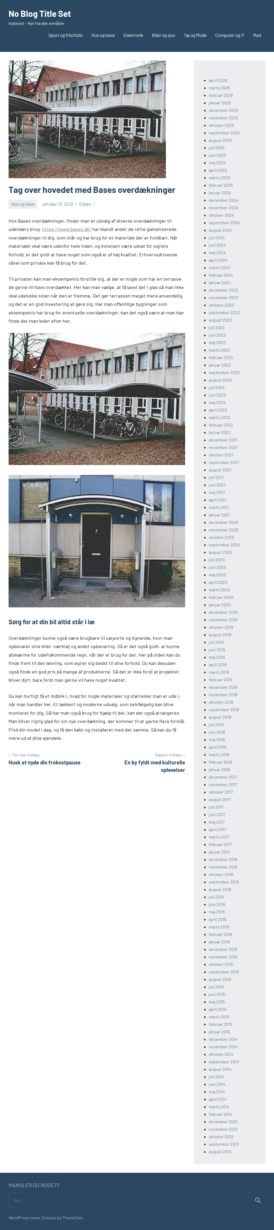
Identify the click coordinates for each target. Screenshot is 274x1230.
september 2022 (224, 372)
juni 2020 (217, 567)
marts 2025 (219, 177)
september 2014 (224, 1061)
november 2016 (223, 866)
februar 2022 (221, 424)
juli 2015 (216, 986)
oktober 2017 (221, 791)
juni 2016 (217, 904)
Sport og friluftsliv (65, 35)
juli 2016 (216, 896)
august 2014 (220, 1069)
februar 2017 (220, 844)
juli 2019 (216, 642)
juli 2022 (217, 387)
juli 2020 (217, 559)
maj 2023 (217, 342)
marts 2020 (219, 589)
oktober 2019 (221, 627)
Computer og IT (230, 35)
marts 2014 (219, 1106)
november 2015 (223, 956)
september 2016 (224, 881)
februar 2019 (220, 679)
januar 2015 (219, 1031)
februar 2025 (221, 185)
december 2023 (223, 289)
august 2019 (220, 634)
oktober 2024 (221, 215)
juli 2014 (216, 1076)
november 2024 (223, 207)
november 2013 (223, 1129)
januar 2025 (220, 192)
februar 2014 (220, 1114)
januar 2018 (219, 769)
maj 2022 (217, 402)
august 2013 (220, 1151)
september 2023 (224, 312)
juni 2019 (217, 649)
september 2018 (224, 709)
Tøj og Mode (195, 35)
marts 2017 (219, 836)
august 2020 (220, 552)
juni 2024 (217, 244)
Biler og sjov (163, 35)
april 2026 (218, 80)
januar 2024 (220, 282)
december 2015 (223, 949)
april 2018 (217, 746)
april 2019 (217, 664)
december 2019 (223, 612)
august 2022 (220, 379)
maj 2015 (217, 1001)
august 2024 (220, 230)
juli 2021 (216, 477)
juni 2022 (217, 394)
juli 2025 (216, 147)
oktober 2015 (221, 964)
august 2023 (220, 319)
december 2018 (223, 687)
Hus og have (103, 35)
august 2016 (220, 889)
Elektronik (133, 35)
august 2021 (220, 469)
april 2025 (218, 170)
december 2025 (223, 110)
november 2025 (223, 117)
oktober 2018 (221, 702)
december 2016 (223, 859)
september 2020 (224, 544)
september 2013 (224, 1144)
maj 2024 (217, 252)
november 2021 (223, 447)
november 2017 (223, 784)
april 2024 (218, 259)
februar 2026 (221, 95)
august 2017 (220, 799)
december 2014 (223, 1039)
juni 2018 (217, 731)
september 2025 (224, 132)
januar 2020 (220, 604)
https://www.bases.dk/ (66, 229)
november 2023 (223, 297)
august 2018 (220, 716)
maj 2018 (217, 739)
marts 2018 (219, 754)
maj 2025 (217, 162)
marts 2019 (219, 672)
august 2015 (220, 979)
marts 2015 (219, 1016)
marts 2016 (219, 926)
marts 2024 (219, 267)
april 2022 (218, 409)
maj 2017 (217, 821)
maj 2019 (217, 657)
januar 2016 (219, 941)
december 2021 (223, 439)
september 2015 (224, 971)
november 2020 (223, 529)
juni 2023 (217, 334)
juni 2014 (217, 1084)
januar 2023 (220, 364)
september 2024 (224, 222)
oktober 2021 (221, 454)
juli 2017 (216, 806)
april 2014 (218, 1099)
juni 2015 (217, 994)
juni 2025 (217, 155)
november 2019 (223, 619)
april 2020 (218, 582)
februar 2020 (221, 597)
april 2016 (217, 919)
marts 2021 (219, 507)
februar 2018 (220, 761)
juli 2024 (217, 237)
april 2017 (217, 829)
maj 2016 (217, 911)
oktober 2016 (221, 874)
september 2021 (224, 462)
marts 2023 (219, 349)
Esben (85, 204)
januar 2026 (220, 102)
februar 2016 (220, 934)
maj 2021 (217, 492)
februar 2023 (221, 357)
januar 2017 (219, 851)
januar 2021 (219, 514)
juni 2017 (217, 814)
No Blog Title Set (40, 13)
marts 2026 (219, 87)
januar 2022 (220, 432)
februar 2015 (220, 1024)
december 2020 (223, 522)
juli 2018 (216, 724)
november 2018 (223, 694)
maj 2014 (217, 1091)
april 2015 (217, 1009)
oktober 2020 (221, 537)
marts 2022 (219, 417)
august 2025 (220, 140)
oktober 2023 (221, 304)
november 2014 (223, 1046)
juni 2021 (217, 484)
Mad (257, 35)
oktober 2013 (221, 1136)
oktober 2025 (221, 125)
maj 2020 (217, 574)
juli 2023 (216, 327)
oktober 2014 (221, 1054)
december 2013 (223, 1121)
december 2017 (223, 776)
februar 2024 (221, 274)
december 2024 (223, 200)
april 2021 (218, 499)
